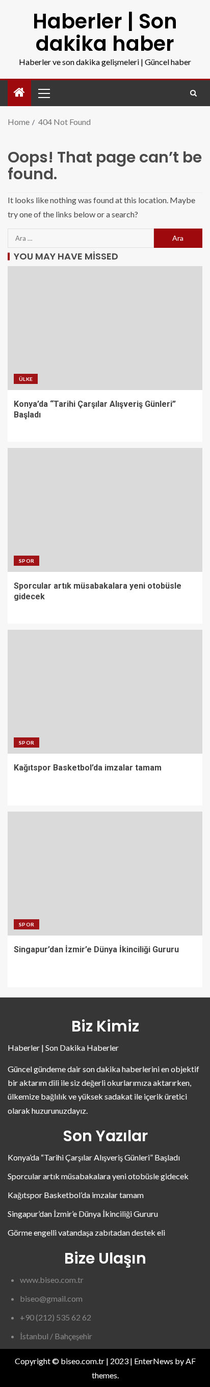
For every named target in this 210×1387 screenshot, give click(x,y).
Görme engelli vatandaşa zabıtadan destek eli (86, 1232)
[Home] (19, 92)
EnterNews (153, 1361)
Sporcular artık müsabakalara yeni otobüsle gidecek (98, 1176)
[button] (43, 93)
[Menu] (43, 93)
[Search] (193, 93)
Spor (26, 561)
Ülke (26, 379)
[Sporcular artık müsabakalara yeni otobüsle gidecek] (105, 510)
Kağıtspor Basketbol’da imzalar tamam (88, 767)
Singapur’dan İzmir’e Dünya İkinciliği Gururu (96, 949)
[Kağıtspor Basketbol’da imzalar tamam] (105, 692)
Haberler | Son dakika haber (105, 32)
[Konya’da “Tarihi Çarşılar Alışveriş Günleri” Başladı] (105, 328)
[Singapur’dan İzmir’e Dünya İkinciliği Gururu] (105, 874)
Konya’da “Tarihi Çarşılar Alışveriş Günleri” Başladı (94, 1157)
